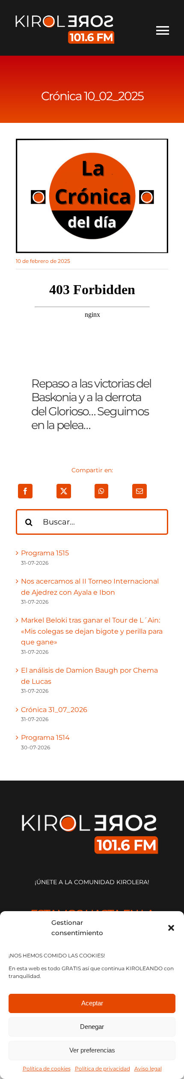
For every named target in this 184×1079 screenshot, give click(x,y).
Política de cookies (47, 1068)
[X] (63, 491)
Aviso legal (148, 1068)
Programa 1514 (45, 737)
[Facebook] (25, 491)
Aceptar (92, 1003)
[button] (171, 928)
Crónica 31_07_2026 (54, 710)
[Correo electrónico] (139, 491)
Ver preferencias (92, 1050)
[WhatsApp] (101, 491)
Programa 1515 (45, 553)
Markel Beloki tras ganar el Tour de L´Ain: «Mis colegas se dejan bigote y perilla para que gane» (92, 631)
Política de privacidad (102, 1068)
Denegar (92, 1026)
